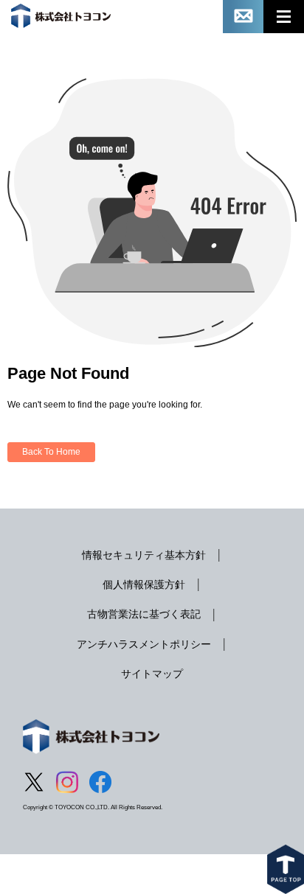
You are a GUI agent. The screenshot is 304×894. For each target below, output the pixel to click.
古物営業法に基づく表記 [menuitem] (144, 614)
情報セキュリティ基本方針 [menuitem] (144, 555)
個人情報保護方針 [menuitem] (144, 584)
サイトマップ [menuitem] (152, 674)
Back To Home (51, 452)
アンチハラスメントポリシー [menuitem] (144, 644)
